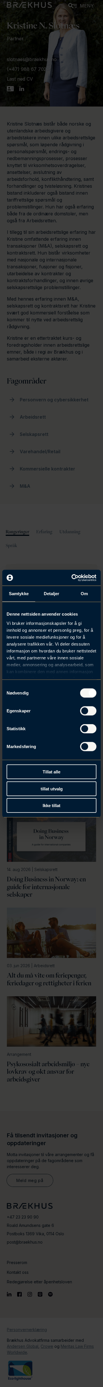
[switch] (88, 711)
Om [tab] (84, 593)
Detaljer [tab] (52, 593)
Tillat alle (51, 771)
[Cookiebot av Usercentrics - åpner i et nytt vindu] (72, 577)
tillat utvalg (52, 788)
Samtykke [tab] (19, 593)
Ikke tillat (51, 805)
